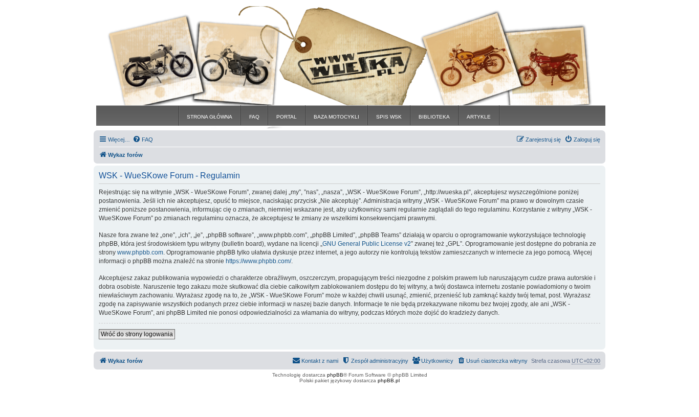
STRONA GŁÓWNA (209, 117)
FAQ (254, 117)
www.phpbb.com (140, 252)
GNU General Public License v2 (366, 243)
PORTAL (286, 117)
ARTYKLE (479, 117)
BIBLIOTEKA (434, 117)
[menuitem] (143, 139)
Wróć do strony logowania (137, 334)
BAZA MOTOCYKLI (336, 117)
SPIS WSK (389, 117)
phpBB (335, 375)
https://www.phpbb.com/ (258, 261)
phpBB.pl (389, 380)
